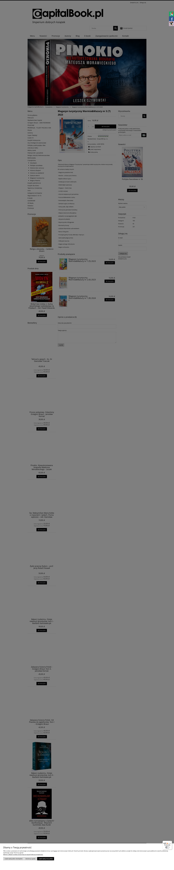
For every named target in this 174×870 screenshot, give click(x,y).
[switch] (167, 847)
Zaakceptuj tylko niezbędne (13, 859)
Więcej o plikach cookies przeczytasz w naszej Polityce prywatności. (23, 854)
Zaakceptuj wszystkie (46, 859)
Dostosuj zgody (30, 859)
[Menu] (171, 842)
